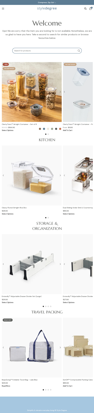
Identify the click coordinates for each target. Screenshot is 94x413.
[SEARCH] (79, 50)
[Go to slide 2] (48, 134)
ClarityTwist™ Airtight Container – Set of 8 (19, 124)
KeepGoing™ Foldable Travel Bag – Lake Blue (19, 380)
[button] (67, 130)
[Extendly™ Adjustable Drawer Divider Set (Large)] (32, 264)
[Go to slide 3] (48, 306)
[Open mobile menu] (3, 8)
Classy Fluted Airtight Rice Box (14, 208)
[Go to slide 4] (50, 306)
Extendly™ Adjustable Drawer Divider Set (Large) (21, 296)
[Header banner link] (47, 2)
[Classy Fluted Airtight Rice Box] (32, 175)
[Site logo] (47, 8)
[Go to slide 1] (45, 134)
